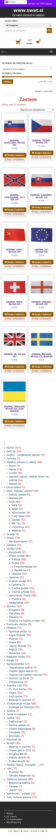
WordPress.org (14, 822)
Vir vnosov (12, 816)
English (12, 2)
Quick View (26, 117)
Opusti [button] (49, 3)
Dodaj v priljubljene (14, 159)
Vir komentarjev (14, 819)
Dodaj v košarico (15, 155)
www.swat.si (28, 10)
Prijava (10, 813)
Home (38, 91)
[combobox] (27, 68)
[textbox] (27, 69)
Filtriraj (7, 81)
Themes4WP (28, 834)
